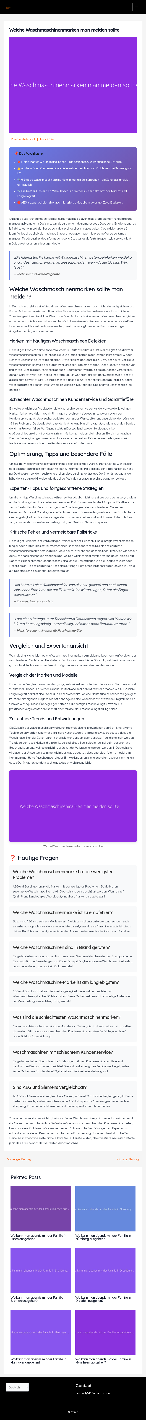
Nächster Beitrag (129, 1159)
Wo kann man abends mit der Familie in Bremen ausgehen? (38, 1299)
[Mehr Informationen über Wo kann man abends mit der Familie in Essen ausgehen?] (41, 1208)
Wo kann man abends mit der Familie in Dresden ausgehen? (103, 1299)
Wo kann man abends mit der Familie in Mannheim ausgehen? (103, 1360)
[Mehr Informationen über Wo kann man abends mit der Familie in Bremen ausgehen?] (41, 1270)
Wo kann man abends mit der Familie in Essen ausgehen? (38, 1237)
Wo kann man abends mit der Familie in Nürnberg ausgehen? (103, 1237)
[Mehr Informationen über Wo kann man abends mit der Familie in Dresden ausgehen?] (105, 1270)
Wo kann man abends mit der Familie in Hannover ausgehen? (38, 1360)
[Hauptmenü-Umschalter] (136, 7)
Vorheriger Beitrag (17, 1159)
